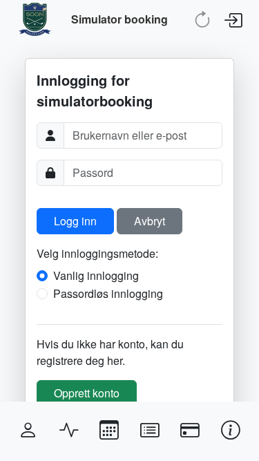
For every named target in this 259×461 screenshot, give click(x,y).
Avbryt (149, 221)
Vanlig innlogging (96, 275)
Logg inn (75, 221)
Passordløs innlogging (108, 293)
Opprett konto (86, 393)
